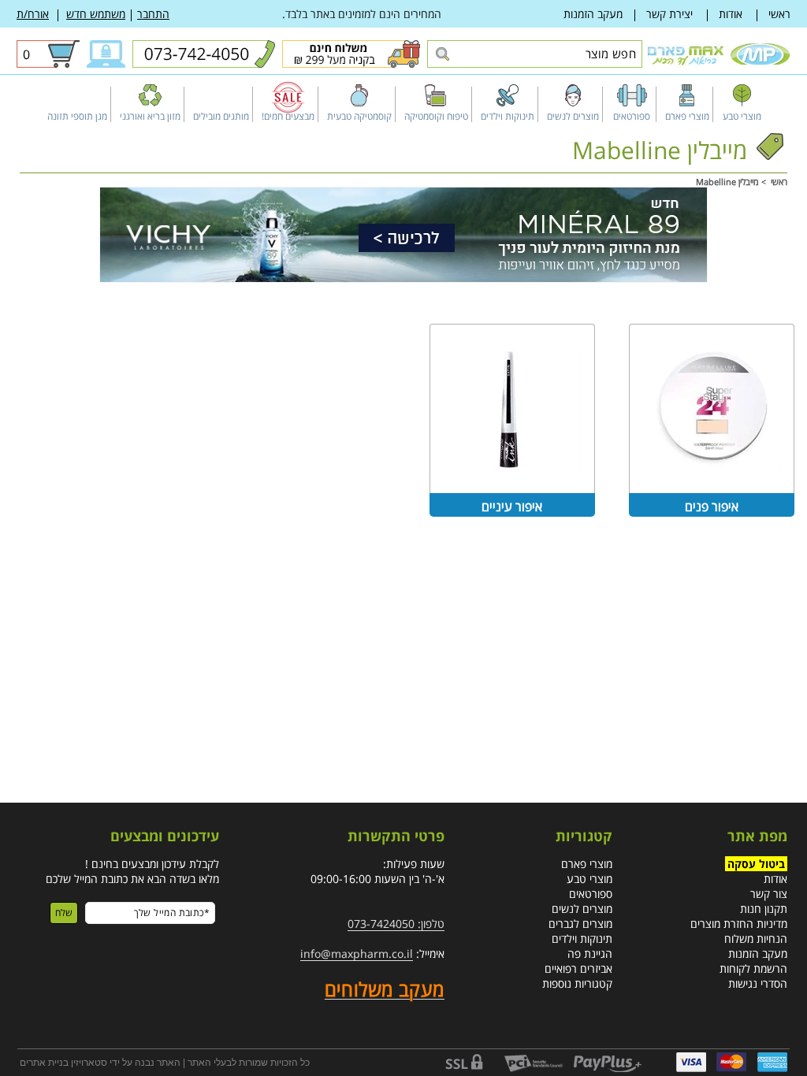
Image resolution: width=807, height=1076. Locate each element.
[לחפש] (442, 54)
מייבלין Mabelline (727, 181)
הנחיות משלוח (755, 938)
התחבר (153, 13)
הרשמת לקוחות (753, 968)
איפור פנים (711, 506)
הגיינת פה (589, 953)
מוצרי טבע (589, 878)
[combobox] (534, 54)
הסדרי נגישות (757, 983)
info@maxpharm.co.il (356, 953)
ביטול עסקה (756, 863)
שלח (64, 912)
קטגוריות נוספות (577, 983)
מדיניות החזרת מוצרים (738, 923)
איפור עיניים (512, 506)
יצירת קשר (669, 13)
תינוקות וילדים (582, 938)
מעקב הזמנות (593, 13)
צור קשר (768, 893)
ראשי (779, 13)
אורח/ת (33, 13)
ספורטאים (590, 893)
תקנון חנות (763, 908)
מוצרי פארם (586, 863)
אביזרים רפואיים (578, 968)
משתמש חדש (95, 13)
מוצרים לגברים (580, 923)
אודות (730, 13)
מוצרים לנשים (582, 908)
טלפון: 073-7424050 (396, 923)
